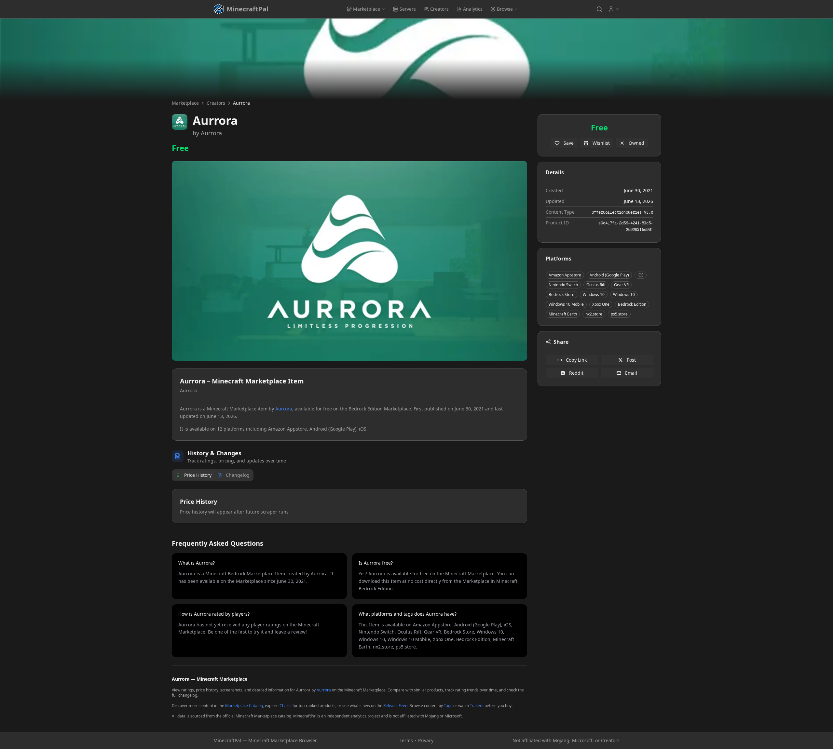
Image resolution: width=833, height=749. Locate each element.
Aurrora (211, 133)
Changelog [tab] (238, 475)
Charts (286, 705)
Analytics (473, 9)
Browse (505, 9)
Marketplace (366, 9)
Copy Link (576, 360)
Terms (406, 740)
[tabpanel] (349, 506)
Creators (439, 9)
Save (569, 143)
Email (631, 373)
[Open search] (599, 9)
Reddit (576, 373)
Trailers (477, 705)
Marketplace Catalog (244, 705)
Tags (448, 705)
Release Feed (395, 705)
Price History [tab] (198, 475)
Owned (636, 143)
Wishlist (601, 143)
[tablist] (212, 475)
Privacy (425, 740)
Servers (408, 9)
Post (631, 360)
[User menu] (614, 9)
